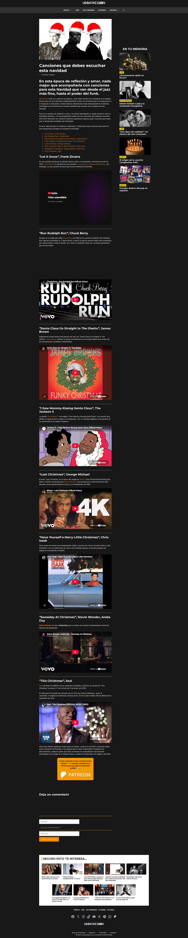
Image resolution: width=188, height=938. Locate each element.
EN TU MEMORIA (88, 10)
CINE (77, 10)
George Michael (70, 482)
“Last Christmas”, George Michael (57, 144)
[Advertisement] (75, 263)
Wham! (82, 479)
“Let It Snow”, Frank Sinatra (55, 134)
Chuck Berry (68, 238)
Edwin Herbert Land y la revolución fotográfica (132, 104)
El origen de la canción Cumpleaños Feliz (131, 161)
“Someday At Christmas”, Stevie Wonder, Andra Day (64, 149)
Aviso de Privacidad (79, 933)
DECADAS (113, 10)
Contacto (113, 933)
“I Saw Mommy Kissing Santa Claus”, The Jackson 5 (64, 141)
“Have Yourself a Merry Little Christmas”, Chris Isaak (64, 146)
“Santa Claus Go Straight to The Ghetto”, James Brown (65, 139)
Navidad (45, 99)
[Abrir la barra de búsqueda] (124, 10)
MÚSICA (66, 10)
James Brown (51, 339)
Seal (41, 686)
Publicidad (103, 933)
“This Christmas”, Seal (52, 151)
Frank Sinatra (49, 164)
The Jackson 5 (53, 416)
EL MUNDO (102, 10)
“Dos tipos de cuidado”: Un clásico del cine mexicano (133, 133)
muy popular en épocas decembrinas (91, 164)
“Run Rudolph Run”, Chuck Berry (56, 136)
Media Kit (92, 933)
